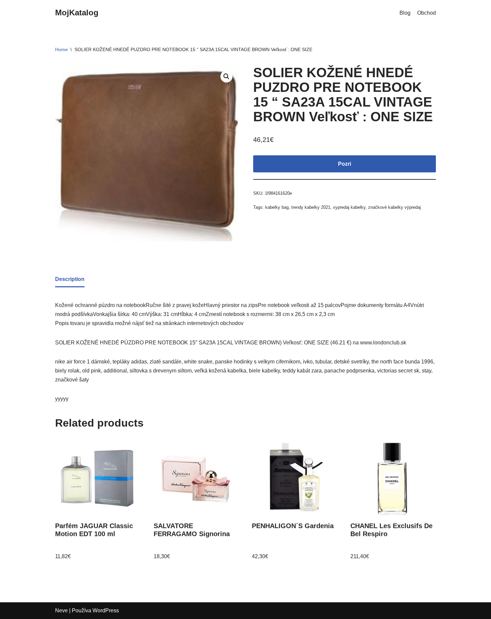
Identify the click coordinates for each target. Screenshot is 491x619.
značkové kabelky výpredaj (394, 207)
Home (61, 49)
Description (70, 279)
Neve (61, 610)
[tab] (70, 279)
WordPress (106, 610)
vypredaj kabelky (349, 207)
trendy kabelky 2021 (310, 207)
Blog (405, 13)
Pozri (344, 164)
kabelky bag (277, 207)
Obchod (426, 13)
